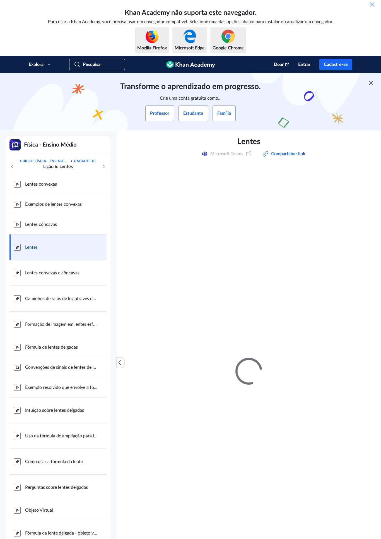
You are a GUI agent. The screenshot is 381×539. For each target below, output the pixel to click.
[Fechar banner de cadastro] (371, 83)
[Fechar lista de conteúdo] (120, 362)
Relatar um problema (313, 346)
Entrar (304, 64)
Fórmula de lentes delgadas (51, 347)
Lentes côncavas (41, 224)
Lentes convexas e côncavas (52, 273)
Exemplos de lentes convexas (53, 204)
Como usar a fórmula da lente (54, 461)
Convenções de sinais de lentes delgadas (61, 367)
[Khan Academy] (190, 64)
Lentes (31, 247)
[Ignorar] (372, 4)
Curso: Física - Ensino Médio (45, 161)
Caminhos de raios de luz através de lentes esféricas (61, 298)
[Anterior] (12, 166)
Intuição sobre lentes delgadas (54, 410)
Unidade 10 (85, 161)
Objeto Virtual (39, 510)
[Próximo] (103, 166)
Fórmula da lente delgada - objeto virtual (61, 533)
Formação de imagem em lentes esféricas (61, 324)
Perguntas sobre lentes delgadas (56, 487)
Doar (279, 64)
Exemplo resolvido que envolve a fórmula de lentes (61, 387)
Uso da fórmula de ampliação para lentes (61, 436)
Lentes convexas (41, 184)
